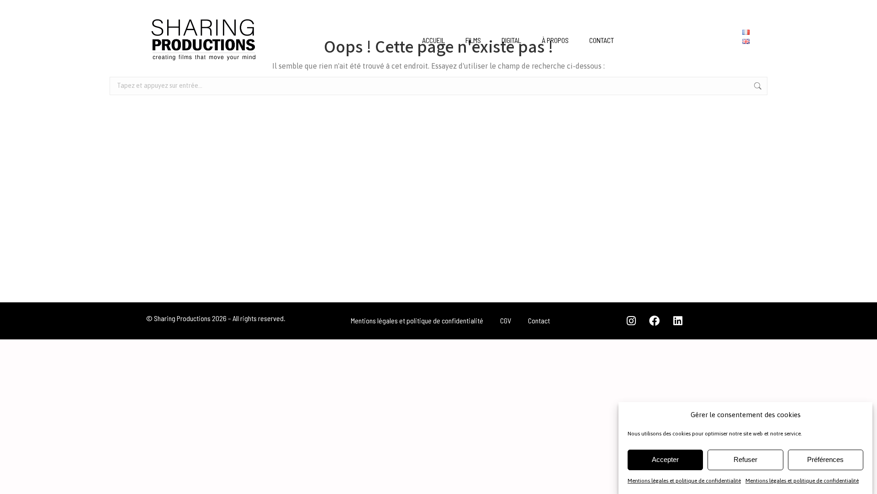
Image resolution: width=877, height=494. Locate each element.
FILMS (473, 40)
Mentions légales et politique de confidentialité (684, 481)
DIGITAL (511, 40)
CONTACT (601, 40)
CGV (505, 320)
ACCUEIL (433, 40)
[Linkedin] (677, 320)
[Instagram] (631, 320)
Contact (539, 320)
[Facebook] (654, 320)
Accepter (665, 459)
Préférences (825, 459)
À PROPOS (555, 40)
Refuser (745, 459)
